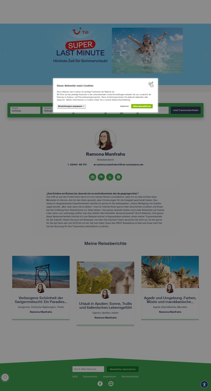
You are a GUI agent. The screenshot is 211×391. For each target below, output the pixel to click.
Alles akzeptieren (142, 106)
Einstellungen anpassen (70, 106)
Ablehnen (124, 106)
